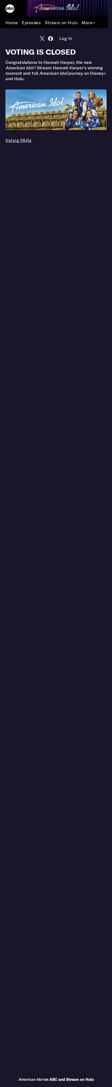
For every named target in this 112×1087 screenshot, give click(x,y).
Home (11, 22)
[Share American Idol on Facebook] (50, 38)
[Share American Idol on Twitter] (42, 38)
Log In (65, 38)
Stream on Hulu (61, 22)
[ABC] (12, 8)
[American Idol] (56, 8)
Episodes (31, 22)
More (87, 22)
